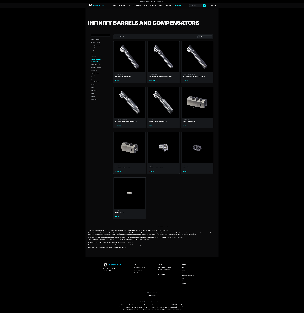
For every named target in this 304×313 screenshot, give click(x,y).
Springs (93, 96)
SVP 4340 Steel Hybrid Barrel (158, 121)
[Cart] (215, 5)
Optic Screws (94, 79)
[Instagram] (153, 295)
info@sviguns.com (163, 272)
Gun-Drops (177, 5)
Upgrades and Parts (139, 267)
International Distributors (188, 275)
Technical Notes (186, 272)
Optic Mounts (94, 76)
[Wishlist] (212, 5)
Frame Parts (94, 48)
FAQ (183, 267)
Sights (92, 87)
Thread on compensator (122, 167)
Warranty (184, 270)
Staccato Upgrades (134, 5)
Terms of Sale (185, 281)
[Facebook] (150, 295)
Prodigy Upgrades (150, 5)
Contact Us (184, 283)
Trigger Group (94, 99)
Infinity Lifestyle (165, 5)
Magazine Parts (95, 73)
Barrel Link (186, 167)
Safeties (93, 84)
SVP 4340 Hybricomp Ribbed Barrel (126, 121)
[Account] (209, 5)
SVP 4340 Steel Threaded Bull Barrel (194, 76)
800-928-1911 (161, 275)
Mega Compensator (189, 121)
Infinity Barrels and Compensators (96, 60)
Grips (92, 53)
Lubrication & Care (96, 67)
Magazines (94, 70)
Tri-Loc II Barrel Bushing (156, 167)
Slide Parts (94, 90)
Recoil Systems (95, 81)
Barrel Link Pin (119, 212)
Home (89, 18)
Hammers (93, 56)
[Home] (96, 5)
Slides (92, 93)
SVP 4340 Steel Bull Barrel (123, 76)
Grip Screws (94, 51)
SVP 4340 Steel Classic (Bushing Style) (160, 76)
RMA (183, 278)
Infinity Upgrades (119, 5)
